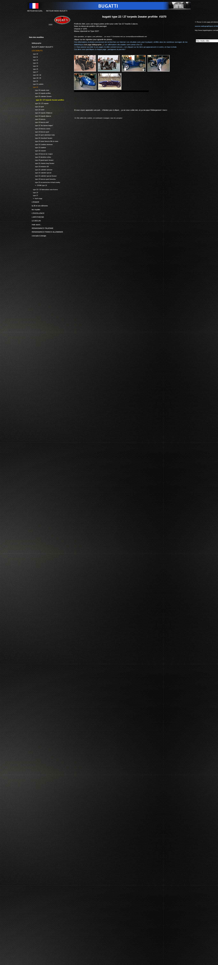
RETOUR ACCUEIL (35, 11)
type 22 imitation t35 (39, 166)
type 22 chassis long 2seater (41, 163)
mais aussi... (35, 223)
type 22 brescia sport (39, 131)
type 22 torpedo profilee (40, 93)
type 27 (33, 195)
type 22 (33, 87)
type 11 (33, 56)
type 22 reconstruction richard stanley (44, 182)
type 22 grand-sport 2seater (41, 160)
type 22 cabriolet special (40, 172)
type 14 (33, 66)
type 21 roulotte (36, 84)
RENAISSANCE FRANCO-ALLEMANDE (46, 231)
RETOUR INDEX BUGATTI (56, 11)
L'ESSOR (34, 201)
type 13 (33, 62)
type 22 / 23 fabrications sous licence (43, 189)
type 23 (33, 192)
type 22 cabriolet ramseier (40, 169)
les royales (34, 208)
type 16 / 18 (35, 74)
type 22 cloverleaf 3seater (40, 138)
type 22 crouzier (37, 150)
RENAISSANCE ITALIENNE (41, 227)
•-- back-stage (35, 198)
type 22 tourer (36, 109)
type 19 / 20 (35, 78)
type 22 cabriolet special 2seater (43, 175)
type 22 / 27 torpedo (39, 103)
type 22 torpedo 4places (40, 116)
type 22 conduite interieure (41, 144)
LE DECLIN (35, 220)
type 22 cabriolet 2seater (40, 96)
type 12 (33, 59)
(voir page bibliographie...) (94, 45)
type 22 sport (36, 106)
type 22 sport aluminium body (42, 135)
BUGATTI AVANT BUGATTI (41, 46)
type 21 (33, 81)
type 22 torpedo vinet (39, 90)
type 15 (33, 69)
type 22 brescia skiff (39, 122)
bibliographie (35, 42)
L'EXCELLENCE (36, 212)
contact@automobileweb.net (136, 36)
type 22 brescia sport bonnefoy (42, 179)
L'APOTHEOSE (36, 216)
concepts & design (37, 235)
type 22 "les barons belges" (41, 125)
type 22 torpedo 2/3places (40, 112)
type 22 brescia (37, 119)
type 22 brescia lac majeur (41, 153)
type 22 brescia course (39, 128)
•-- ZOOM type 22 (38, 185)
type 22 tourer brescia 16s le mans (43, 141)
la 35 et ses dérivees (38, 205)
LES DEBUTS (35, 50)
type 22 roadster (37, 147)
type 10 (33, 53)
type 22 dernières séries (40, 157)
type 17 (33, 72)
